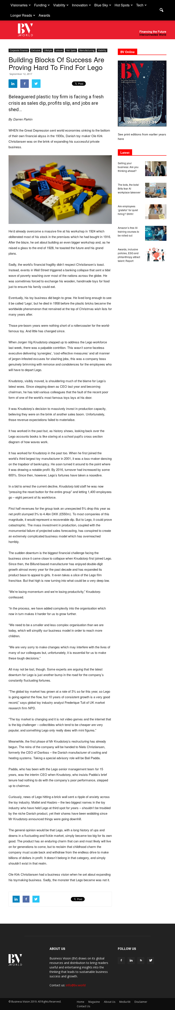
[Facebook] (121, 960)
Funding (40, 5)
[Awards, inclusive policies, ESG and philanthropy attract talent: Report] (155, 254)
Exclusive (35, 50)
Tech (139, 5)
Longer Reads (21, 15)
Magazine (94, 1002)
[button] (161, 10)
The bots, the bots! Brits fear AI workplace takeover (129, 188)
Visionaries (19, 5)
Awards (44, 15)
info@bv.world (76, 985)
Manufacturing (86, 50)
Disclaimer (140, 1002)
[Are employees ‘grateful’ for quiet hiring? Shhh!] (155, 211)
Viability (59, 5)
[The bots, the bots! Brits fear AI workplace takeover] (155, 190)
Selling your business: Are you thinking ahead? (128, 167)
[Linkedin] (131, 960)
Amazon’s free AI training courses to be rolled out (128, 231)
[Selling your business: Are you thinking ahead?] (155, 168)
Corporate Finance (19, 50)
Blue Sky (101, 5)
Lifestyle (48, 50)
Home (80, 1002)
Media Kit (124, 1002)
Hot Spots (122, 5)
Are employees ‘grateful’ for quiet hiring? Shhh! (128, 210)
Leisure (59, 50)
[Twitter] (150, 960)
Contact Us (83, 1006)
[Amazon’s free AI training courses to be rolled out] (155, 233)
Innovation (80, 5)
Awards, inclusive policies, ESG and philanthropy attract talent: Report (129, 255)
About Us (109, 1002)
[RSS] (140, 960)
